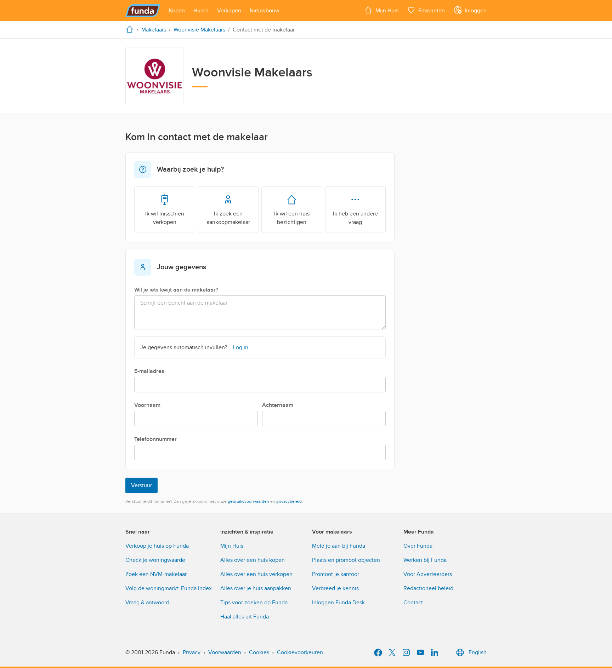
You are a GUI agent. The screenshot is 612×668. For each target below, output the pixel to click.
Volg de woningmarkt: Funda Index (168, 588)
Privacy (191, 652)
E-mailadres (149, 371)
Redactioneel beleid (428, 588)
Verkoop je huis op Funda (157, 545)
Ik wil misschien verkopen (164, 218)
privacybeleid (289, 501)
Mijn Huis (231, 545)
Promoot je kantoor (335, 574)
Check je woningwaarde (155, 560)
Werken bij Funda (425, 560)
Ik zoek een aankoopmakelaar (228, 218)
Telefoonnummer (155, 439)
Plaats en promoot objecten (346, 560)
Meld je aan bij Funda (338, 545)
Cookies (259, 652)
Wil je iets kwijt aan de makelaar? (176, 289)
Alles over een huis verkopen (256, 574)
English (478, 652)
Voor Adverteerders (427, 574)
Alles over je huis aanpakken (255, 588)
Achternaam (277, 405)
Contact (413, 602)
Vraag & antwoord (147, 602)
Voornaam (147, 405)
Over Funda (417, 545)
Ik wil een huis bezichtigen (292, 218)
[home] (131, 29)
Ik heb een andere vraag (355, 218)
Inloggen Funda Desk (338, 602)
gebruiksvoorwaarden (248, 501)
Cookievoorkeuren (300, 652)
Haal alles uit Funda (244, 616)
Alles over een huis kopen (252, 560)
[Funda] (142, 10)
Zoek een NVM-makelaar (156, 574)
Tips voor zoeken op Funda (254, 602)
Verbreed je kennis (335, 588)
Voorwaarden (224, 652)
